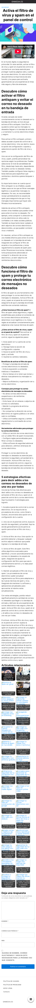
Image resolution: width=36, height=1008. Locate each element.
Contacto (6, 991)
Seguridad (5, 7)
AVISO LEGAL (7, 988)
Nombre (4, 921)
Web (3, 940)
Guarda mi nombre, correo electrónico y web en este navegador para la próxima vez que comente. (17, 956)
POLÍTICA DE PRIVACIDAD (12, 984)
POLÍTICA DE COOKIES (11, 981)
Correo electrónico (9, 931)
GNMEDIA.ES (17, 2)
